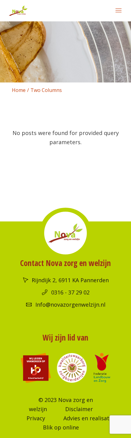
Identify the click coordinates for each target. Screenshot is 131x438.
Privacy (36, 418)
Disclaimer (79, 409)
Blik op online (61, 427)
